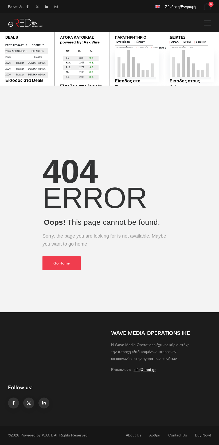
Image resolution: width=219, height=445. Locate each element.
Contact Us (177, 435)
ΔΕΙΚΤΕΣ (177, 37)
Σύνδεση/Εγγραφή (180, 7)
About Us (133, 435)
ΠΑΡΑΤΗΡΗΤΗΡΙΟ (130, 37)
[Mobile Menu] (207, 22)
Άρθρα (154, 435)
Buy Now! (203, 435)
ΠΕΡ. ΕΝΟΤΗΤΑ (70, 51)
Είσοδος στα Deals (24, 80)
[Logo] (25, 22)
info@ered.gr (145, 369)
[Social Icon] (27, 6)
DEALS (11, 37)
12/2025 (82, 51)
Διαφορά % (94, 51)
